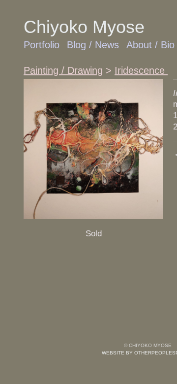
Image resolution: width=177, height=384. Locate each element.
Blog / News (93, 44)
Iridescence (141, 70)
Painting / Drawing (63, 70)
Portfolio (41, 44)
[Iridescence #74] (93, 149)
